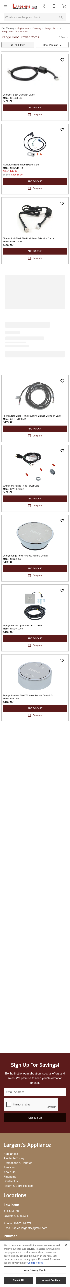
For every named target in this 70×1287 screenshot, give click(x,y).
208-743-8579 (22, 1223)
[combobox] (52, 45)
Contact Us (11, 1181)
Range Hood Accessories (14, 31)
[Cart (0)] (64, 6)
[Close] (66, 1245)
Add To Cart (35, 107)
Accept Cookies (51, 1280)
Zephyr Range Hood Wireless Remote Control (25, 556)
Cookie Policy (35, 1262)
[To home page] (25, 6)
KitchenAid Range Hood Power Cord (21, 164)
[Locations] (44, 6)
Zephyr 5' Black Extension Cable (19, 95)
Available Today (14, 1158)
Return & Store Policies (18, 1186)
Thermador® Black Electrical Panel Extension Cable (28, 238)
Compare (37, 114)
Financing (10, 1176)
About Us (9, 1172)
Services (9, 1167)
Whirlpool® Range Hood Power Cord (21, 486)
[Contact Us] (54, 6)
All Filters (20, 44)
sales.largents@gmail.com (30, 1228)
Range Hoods (52, 28)
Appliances (23, 28)
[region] (35, 1263)
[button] (5, 6)
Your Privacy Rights (35, 1270)
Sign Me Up (35, 1117)
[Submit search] (61, 17)
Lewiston (11, 1204)
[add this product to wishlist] (62, 60)
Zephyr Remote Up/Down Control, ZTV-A (23, 625)
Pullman (11, 1235)
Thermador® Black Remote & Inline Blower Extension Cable (32, 416)
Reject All (18, 1280)
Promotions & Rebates (18, 1163)
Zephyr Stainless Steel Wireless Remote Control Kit (28, 695)
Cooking (36, 28)
